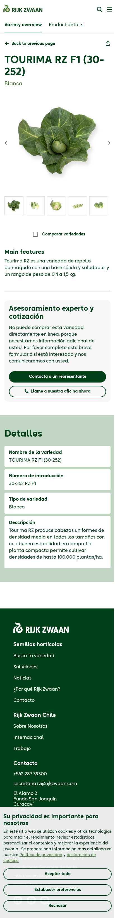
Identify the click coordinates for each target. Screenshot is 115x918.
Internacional (28, 737)
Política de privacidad (41, 855)
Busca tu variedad (33, 656)
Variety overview (23, 25)
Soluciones (25, 667)
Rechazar (58, 906)
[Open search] (99, 9)
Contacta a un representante (57, 377)
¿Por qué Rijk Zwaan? (36, 689)
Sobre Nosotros (30, 726)
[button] (30, 43)
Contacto (24, 700)
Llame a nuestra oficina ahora (60, 391)
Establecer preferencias (57, 890)
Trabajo (22, 748)
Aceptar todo (58, 874)
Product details (66, 25)
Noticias (22, 678)
